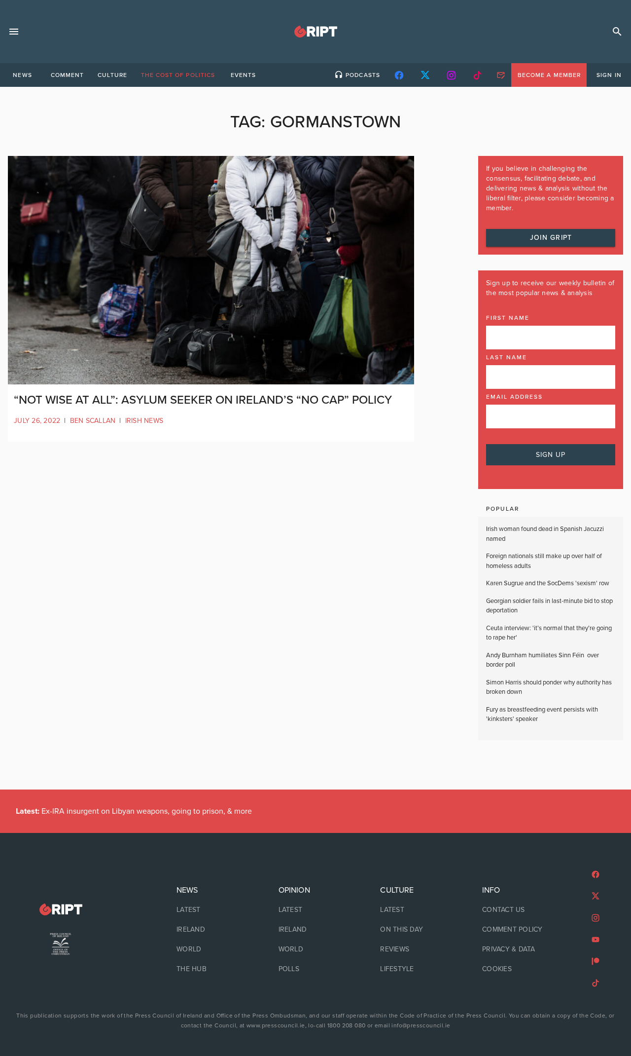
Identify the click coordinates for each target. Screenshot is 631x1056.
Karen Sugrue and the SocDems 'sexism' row (547, 583)
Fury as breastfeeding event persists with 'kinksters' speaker (542, 714)
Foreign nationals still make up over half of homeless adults (544, 561)
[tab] (22, 75)
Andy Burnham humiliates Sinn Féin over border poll (542, 660)
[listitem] (214, 910)
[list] (214, 929)
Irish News (144, 420)
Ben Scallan (93, 420)
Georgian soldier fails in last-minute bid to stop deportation (549, 606)
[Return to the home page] (61, 910)
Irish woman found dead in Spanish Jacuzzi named (545, 534)
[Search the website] (617, 31)
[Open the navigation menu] (14, 31)
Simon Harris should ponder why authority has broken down (549, 687)
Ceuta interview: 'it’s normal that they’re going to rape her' (549, 633)
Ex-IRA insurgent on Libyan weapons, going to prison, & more (134, 811)
